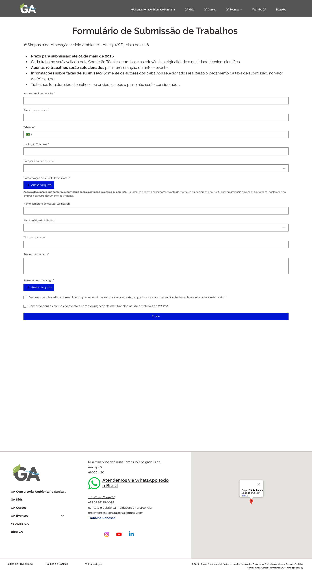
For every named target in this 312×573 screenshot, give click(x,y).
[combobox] (156, 168)
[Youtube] (119, 534)
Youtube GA (20, 523)
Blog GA (17, 531)
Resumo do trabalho (36, 254)
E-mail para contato (36, 110)
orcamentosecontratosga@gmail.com (115, 512)
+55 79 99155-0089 (101, 502)
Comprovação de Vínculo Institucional (46, 178)
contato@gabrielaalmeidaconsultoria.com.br (120, 507)
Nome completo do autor (39, 93)
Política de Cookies (57, 564)
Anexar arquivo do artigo (38, 280)
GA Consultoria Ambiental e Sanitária (39, 491)
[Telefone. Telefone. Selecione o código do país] (29, 134)
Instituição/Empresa (36, 144)
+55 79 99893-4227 (101, 497)
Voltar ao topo (93, 564)
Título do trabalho (34, 237)
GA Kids (17, 499)
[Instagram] (106, 534)
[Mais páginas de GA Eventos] (241, 9)
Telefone (29, 127)
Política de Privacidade (19, 564)
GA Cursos (19, 507)
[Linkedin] (131, 534)
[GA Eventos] (62, 516)
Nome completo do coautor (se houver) (46, 203)
